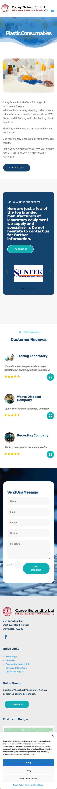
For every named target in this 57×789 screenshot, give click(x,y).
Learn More (20, 249)
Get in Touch (16, 168)
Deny (28, 770)
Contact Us (17, 704)
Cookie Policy (18, 785)
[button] (52, 735)
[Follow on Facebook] (6, 637)
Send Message (36, 568)
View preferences (28, 778)
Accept (28, 762)
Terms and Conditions (34, 785)
